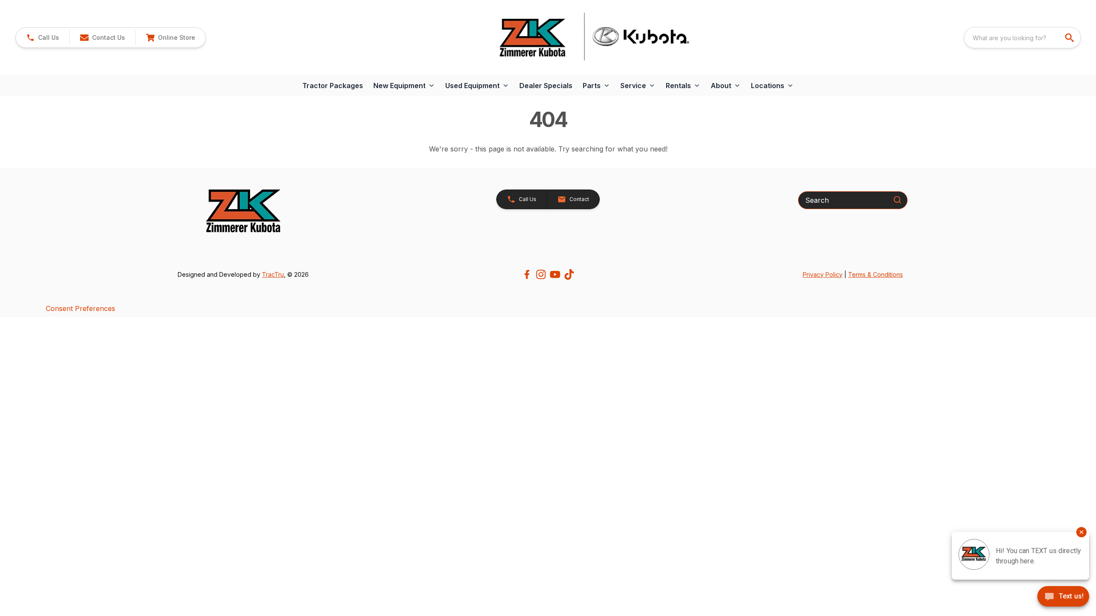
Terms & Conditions (875, 274)
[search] (1070, 37)
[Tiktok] (569, 274)
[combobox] (1022, 37)
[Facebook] (526, 274)
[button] (42, 37)
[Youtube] (555, 274)
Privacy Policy (823, 274)
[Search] (897, 199)
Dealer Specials (545, 85)
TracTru (273, 274)
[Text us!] (1063, 597)
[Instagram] (541, 274)
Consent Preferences (80, 308)
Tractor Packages (332, 85)
